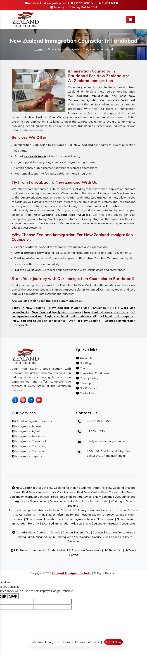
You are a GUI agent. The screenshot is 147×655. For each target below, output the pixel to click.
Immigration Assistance (30, 436)
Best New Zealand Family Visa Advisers (48, 492)
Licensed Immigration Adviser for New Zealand (40, 510)
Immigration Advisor (28, 426)
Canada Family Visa (29, 537)
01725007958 (109, 3)
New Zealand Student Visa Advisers (62, 214)
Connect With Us (87, 642)
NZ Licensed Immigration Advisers (59, 523)
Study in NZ (102, 308)
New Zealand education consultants (39, 320)
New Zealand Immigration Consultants (110, 523)
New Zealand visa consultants (106, 312)
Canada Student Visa (76, 532)
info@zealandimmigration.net (47, 3)
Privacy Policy (88, 378)
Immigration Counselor (30, 451)
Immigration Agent (27, 431)
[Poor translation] (13, 596)
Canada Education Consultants (113, 532)
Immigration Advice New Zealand (92, 519)
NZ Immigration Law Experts (92, 510)
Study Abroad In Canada (44, 532)
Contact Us (86, 393)
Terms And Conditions (94, 373)
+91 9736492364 (83, 3)
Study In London (30, 550)
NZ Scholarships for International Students (76, 514)
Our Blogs (85, 363)
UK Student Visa (54, 550)
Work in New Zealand (84, 320)
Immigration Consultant (30, 441)
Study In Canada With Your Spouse (67, 537)
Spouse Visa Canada (105, 537)
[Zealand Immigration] (26, 19)
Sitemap (85, 383)
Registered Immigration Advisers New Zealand (81, 496)
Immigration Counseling (30, 446)
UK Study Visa (113, 550)
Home (38, 49)
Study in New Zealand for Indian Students (63, 487)
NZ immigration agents (117, 316)
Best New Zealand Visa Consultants (101, 492)
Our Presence (88, 388)
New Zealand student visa (69, 308)
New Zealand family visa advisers (56, 312)
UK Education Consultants (84, 550)
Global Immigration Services (33, 421)
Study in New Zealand (28, 308)
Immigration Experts (28, 456)
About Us (85, 358)
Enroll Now (113, 642)
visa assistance (35, 156)
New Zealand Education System (47, 519)
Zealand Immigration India (51, 642)
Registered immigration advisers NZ (70, 316)
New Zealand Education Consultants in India (79, 501)
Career (83, 368)
